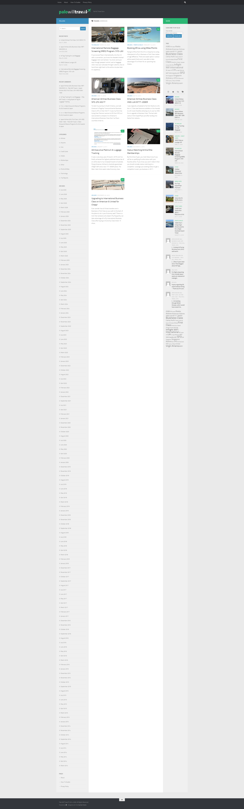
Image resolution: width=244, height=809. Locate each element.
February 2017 (65, 612)
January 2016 (65, 669)
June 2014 (64, 752)
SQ (178, 78)
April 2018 (64, 550)
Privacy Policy (87, 2)
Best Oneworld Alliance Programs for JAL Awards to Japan (72, 124)
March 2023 (64, 352)
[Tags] (182, 92)
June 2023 (64, 339)
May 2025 (64, 247)
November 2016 (66, 625)
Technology (95, 45)
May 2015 (64, 704)
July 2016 (63, 642)
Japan (169, 70)
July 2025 (63, 238)
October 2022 (65, 370)
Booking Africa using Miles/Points (142, 48)
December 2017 (65, 568)
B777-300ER (177, 52)
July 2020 (63, 440)
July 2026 (63, 190)
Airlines (129, 45)
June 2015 (64, 700)
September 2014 (66, 739)
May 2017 (64, 598)
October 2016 (65, 629)
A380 (168, 46)
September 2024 (66, 282)
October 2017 (65, 577)
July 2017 (63, 590)
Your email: (169, 31)
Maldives (182, 70)
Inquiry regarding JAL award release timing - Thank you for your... (178, 286)
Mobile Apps (64, 160)
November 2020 (66, 427)
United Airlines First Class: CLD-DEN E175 (73, 40)
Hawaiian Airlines (169, 327)
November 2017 (66, 572)
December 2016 (65, 620)
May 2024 (64, 295)
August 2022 (64, 374)
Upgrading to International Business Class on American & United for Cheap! (107, 201)
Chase (176, 56)
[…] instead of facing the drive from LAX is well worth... (178, 249)
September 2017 (66, 581)
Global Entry (174, 62)
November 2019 (66, 471)
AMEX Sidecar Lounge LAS (68, 62)
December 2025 (65, 221)
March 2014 (64, 765)
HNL (173, 65)
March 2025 (64, 256)
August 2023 (64, 330)
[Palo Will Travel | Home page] (75, 11)
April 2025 (64, 251)
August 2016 (64, 638)
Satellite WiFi (176, 73)
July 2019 (63, 484)
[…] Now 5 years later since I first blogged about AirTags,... (178, 264)
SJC (173, 78)
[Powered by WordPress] (66, 805)
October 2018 (65, 524)
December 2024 (65, 269)
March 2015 (64, 713)
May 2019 (64, 493)
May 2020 (64, 449)
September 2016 (66, 634)
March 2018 (64, 555)
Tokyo (173, 80)
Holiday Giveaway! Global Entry (178, 171)
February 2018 (65, 559)
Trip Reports (64, 178)
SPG (175, 78)
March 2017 (64, 607)
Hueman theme (82, 805)
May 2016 (64, 651)
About (66, 2)
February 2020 (65, 458)
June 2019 (64, 489)
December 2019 (65, 467)
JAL (167, 70)
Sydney (170, 80)
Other (62, 165)
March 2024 (64, 304)
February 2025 (65, 260)
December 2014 (65, 726)
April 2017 (64, 603)
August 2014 (64, 744)
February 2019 (65, 506)
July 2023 (63, 335)
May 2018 (64, 546)
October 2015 (65, 682)
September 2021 (66, 401)
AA (171, 46)
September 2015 (66, 686)
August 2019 (64, 480)
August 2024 (64, 286)
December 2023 (65, 317)
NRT (167, 73)
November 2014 (66, 730)
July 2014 (63, 748)
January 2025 (65, 264)
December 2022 (65, 366)
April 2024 (64, 300)
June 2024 (64, 291)
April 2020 (64, 453)
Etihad (175, 59)
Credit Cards (64, 151)
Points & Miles (138, 45)
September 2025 (66, 229)
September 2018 (66, 528)
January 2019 (65, 511)
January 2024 (65, 313)
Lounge (177, 70)
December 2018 (65, 515)
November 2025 (66, 225)
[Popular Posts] (173, 92)
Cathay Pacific (170, 57)
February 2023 (65, 357)
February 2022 (65, 388)
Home (59, 2)
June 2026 (64, 194)
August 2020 (64, 436)
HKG (170, 65)
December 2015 (65, 673)
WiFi (181, 83)
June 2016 (64, 647)
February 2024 (65, 308)
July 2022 (63, 379)
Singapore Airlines (173, 340)
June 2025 (64, 243)
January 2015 (65, 722)
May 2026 (64, 199)
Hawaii (178, 62)
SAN (170, 73)
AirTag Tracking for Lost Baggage (70, 56)
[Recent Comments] (177, 92)
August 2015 (64, 691)
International (177, 67)
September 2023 (66, 326)
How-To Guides (75, 2)
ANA (171, 51)
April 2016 (64, 656)
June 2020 (64, 445)
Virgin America (172, 83)
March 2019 (64, 502)
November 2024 (66, 273)
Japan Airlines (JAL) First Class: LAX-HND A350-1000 (71, 90)
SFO (182, 72)
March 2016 (64, 660)
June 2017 (64, 594)
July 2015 (63, 695)
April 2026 (64, 203)
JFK (171, 70)
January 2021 (65, 418)
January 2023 (65, 361)
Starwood (181, 78)
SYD (167, 80)
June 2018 (64, 541)
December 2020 (65, 423)
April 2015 (64, 708)
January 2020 (65, 462)
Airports (63, 143)
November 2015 (66, 678)
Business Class (174, 54)
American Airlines (178, 49)
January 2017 (65, 616)
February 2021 (65, 414)
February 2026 (65, 212)
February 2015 (65, 717)
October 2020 (65, 431)
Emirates (171, 59)
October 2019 (65, 475)
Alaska (173, 46)
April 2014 (64, 761)
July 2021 (63, 405)
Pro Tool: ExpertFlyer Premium (178, 185)
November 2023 (66, 322)
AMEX (168, 52)
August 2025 (64, 234)
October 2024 (65, 278)
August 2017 (64, 585)
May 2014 (64, 757)
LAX (174, 70)
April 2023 (64, 348)
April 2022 (64, 383)
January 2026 (65, 216)
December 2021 (65, 396)
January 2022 (65, 392)
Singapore (170, 75)
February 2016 (65, 664)
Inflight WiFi (172, 329)
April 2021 (64, 410)
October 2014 (65, 735)
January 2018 (65, 563)
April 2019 (64, 497)
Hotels (63, 156)
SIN (167, 75)
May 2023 (64, 344)
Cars (62, 147)
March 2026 (64, 207)
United (178, 80)
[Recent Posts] (168, 92)
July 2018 (63, 537)
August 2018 (64, 533)
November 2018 (66, 519)
